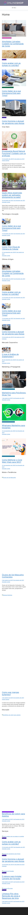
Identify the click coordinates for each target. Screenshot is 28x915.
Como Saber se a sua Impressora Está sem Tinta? (11, 93)
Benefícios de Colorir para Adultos (13, 815)
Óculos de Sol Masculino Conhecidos (13, 576)
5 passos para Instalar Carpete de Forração (11, 877)
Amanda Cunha (6, 202)
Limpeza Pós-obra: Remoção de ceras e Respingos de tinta (11, 896)
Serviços (4, 59)
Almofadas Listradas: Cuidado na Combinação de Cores (13, 43)
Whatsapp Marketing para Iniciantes (13, 426)
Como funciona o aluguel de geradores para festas (13, 122)
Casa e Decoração (7, 38)
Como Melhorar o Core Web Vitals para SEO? (12, 461)
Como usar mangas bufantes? (10, 693)
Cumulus (4, 338)
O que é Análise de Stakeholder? (10, 355)
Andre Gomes (5, 160)
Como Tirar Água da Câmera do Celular (11, 248)
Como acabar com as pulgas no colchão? (11, 64)
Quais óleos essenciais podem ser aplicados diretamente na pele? (12, 195)
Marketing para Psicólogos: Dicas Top (14, 394)
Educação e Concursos (8, 812)
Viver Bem (4, 149)
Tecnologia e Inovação (8, 87)
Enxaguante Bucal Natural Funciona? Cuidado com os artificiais (14, 153)
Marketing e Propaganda (8, 389)
